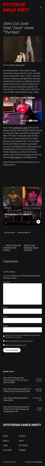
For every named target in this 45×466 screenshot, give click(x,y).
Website (5, 326)
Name (5, 307)
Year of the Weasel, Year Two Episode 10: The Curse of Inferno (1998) (15, 380)
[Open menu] (40, 7)
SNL (28, 157)
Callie (12, 65)
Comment (7, 282)
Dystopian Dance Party (16, 7)
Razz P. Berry (15, 157)
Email (5, 317)
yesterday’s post (20, 127)
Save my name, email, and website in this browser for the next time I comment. (22, 336)
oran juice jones (9, 232)
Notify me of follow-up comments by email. (19, 341)
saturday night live (24, 232)
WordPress (38, 462)
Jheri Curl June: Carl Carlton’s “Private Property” (12, 247)
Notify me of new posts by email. (15, 345)
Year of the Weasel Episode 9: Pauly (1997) (15, 399)
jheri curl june (20, 65)
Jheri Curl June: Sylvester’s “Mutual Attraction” (31, 247)
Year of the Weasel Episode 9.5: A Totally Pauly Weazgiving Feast (17, 390)
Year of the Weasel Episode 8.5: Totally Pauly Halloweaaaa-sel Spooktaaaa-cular (16, 409)
